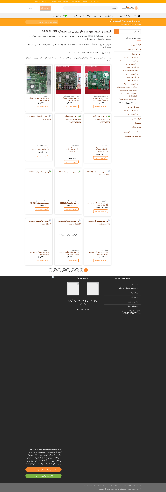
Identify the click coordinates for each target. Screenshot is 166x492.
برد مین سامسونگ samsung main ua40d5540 (69, 253)
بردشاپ (134, 16)
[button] (30, 8)
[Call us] (28, 1)
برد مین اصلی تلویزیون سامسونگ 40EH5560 (100, 99)
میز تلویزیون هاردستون (132, 136)
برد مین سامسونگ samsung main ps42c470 (98, 253)
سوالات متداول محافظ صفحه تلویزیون (130, 485)
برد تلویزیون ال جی (132, 64)
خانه (139, 24)
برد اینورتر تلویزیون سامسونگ (127, 87)
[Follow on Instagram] (33, 1)
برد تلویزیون (109, 16)
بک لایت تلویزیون (123, 16)
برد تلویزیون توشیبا (132, 77)
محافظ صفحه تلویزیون (132, 132)
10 (64, 270)
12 (55, 270)
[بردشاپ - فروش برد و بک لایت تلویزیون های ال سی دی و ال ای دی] (131, 8)
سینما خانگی (136, 127)
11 (59, 270)
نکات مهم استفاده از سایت (78, 1)
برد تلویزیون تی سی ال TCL (129, 60)
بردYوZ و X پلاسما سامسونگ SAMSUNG (127, 94)
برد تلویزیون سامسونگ (131, 83)
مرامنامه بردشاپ (40, 1)
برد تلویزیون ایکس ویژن (131, 110)
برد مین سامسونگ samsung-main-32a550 (39, 253)
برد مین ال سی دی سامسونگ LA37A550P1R (39, 99)
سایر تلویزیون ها (133, 107)
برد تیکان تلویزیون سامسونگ (127, 99)
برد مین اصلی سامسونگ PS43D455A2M (70, 99)
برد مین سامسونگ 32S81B (69, 203)
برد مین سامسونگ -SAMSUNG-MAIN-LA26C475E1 (101, 150)
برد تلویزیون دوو (133, 80)
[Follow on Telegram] (26, 1)
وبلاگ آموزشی (85, 16)
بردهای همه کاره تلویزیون (130, 70)
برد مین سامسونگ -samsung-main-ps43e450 (97, 204)
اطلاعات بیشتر (72, 260)
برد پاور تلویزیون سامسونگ (128, 90)
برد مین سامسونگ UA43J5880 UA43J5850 (40, 149)
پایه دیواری (137, 123)
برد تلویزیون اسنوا (133, 67)
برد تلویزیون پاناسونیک (131, 74)
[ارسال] (65, 8)
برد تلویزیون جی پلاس (131, 57)
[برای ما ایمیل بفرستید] (31, 1)
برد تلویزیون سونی (132, 114)
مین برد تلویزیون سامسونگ (128, 102)
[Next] (50, 270)
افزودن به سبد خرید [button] (100, 106)
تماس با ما (74, 16)
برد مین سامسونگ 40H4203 (39, 203)
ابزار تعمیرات (97, 16)
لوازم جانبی (136, 119)
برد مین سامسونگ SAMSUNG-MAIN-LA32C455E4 (72, 150)
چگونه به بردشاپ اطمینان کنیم (58, 1)
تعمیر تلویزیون (94, 1)
